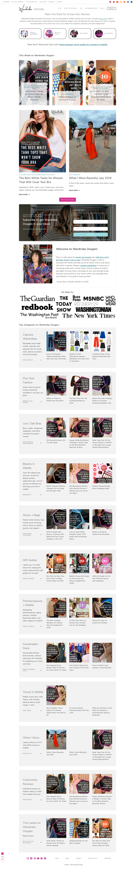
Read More (24, 194)
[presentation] (67, 82)
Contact (78, 858)
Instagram (43, 1)
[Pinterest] (113, 2)
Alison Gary (103, 19)
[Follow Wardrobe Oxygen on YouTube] (38, 858)
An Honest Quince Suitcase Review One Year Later (79, 710)
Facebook (51, 1)
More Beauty (27, 494)
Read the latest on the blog (28, 842)
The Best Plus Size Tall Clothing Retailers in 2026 (78, 400)
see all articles (67, 199)
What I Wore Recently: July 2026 (90, 178)
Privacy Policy (93, 858)
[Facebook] (128, 2)
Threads (59, 1)
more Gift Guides (28, 578)
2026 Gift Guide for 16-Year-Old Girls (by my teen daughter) (101, 578)
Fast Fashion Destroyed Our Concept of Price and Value (78, 667)
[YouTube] (117, 2)
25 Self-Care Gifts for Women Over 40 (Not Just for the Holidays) (77, 622)
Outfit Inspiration (74, 174)
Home (57, 858)
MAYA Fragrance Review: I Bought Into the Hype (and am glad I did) (55, 488)
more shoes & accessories (27, 534)
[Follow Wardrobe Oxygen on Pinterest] (45, 858)
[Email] (120, 2)
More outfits (27, 753)
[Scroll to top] (131, 863)
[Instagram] (110, 2)
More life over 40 (28, 626)
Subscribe (6, 1)
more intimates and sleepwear (28, 442)
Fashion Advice (50, 174)
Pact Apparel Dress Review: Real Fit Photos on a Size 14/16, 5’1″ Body (56, 667)
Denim (37, 87)
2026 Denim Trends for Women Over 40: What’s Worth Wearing (55, 843)
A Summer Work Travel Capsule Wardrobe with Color (101, 356)
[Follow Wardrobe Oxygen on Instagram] (28, 858)
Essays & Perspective (67, 94)
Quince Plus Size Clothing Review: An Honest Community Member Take (102, 400)
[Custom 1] (124, 2)
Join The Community (17, 1)
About (67, 858)
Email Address (78, 225)
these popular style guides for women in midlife (83, 44)
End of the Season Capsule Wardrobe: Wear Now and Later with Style (56, 356)
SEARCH (111, 8)
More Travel (27, 710)
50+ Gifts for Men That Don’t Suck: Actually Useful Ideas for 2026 (55, 578)
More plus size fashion (27, 401)
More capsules (28, 360)
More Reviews (27, 799)
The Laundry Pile (32, 1)
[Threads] (131, 2)
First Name (76, 218)
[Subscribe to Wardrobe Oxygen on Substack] (41, 858)
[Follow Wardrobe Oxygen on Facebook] (31, 858)
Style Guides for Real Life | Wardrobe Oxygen (32, 174)
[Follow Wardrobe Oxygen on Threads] (35, 858)
